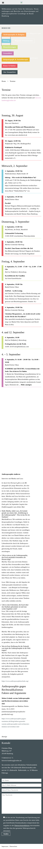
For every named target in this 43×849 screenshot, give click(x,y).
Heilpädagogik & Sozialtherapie (15, 59)
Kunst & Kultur (9, 66)
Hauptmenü (3, 2)
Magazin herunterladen (24, 41)
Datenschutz (13, 846)
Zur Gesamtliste (9, 72)
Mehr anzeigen (26, 385)
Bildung (6, 41)
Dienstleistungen (9, 47)
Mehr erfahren (9, 63)
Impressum (5, 846)
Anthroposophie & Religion (13, 34)
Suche (40, 3)
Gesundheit (7, 53)
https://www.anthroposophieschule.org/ (15, 681)
